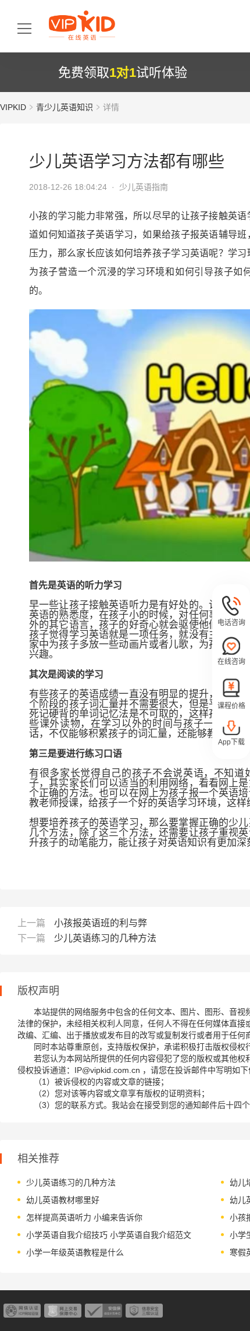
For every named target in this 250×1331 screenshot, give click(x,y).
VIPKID (13, 107)
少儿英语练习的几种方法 (105, 938)
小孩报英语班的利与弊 (100, 923)
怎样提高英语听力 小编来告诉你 (84, 1217)
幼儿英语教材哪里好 (62, 1200)
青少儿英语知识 (64, 107)
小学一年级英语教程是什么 (75, 1252)
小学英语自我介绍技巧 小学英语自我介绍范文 (108, 1235)
